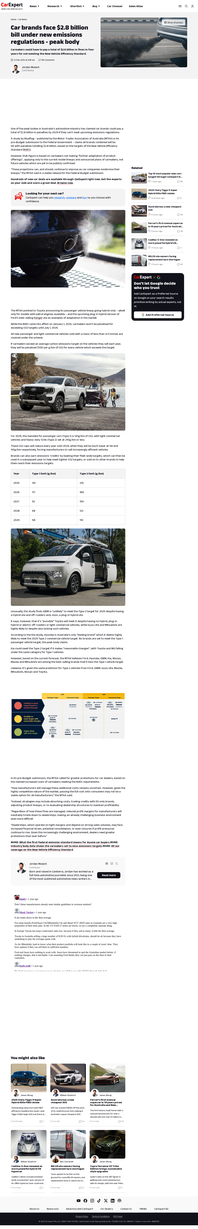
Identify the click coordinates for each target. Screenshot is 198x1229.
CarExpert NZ (161, 1208)
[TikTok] (99, 1201)
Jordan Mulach (30, 67)
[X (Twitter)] (106, 1201)
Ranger (38, 317)
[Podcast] (119, 1201)
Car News (22, 19)
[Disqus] (68, 932)
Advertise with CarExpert (79, 1208)
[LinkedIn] (112, 1201)
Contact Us (126, 1208)
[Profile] (192, 6)
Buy (95, 6)
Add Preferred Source (160, 314)
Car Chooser (115, 6)
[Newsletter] (180, 6)
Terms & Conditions (101, 1216)
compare (71, 197)
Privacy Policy (82, 1216)
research (59, 197)
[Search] (186, 6)
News (33, 6)
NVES (27, 149)
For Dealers (107, 1208)
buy (84, 197)
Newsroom (53, 1208)
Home (13, 19)
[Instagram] (92, 1201)
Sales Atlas (136, 6)
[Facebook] (85, 1201)
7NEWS (143, 1208)
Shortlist (76, 6)
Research (53, 6)
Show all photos (175, 22)
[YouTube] (78, 1201)
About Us (34, 1208)
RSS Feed (117, 1216)
